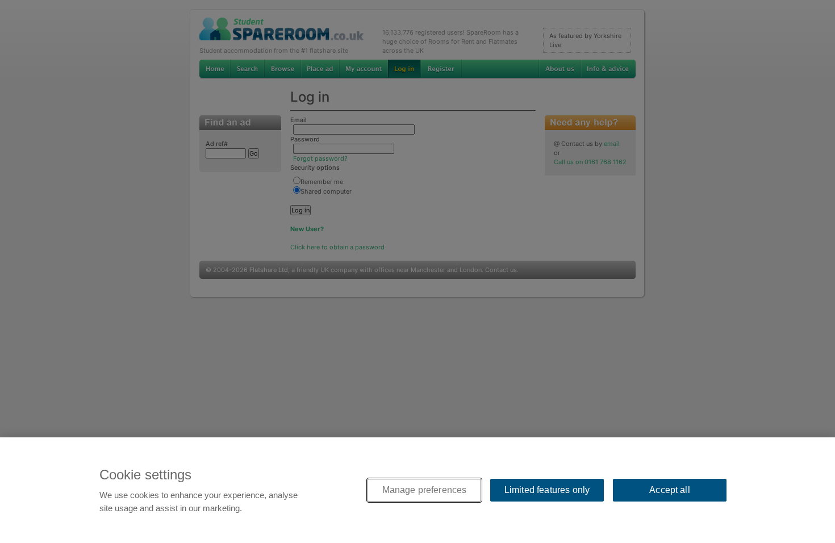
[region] (417, 490)
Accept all (669, 490)
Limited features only (547, 490)
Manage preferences (424, 490)
